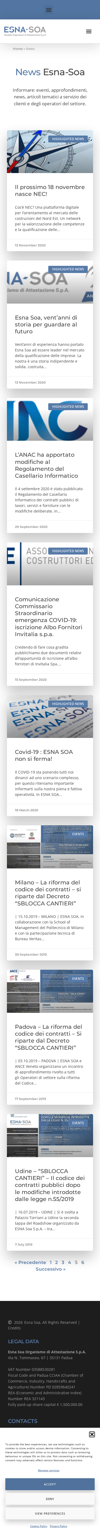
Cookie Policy (38, 1526)
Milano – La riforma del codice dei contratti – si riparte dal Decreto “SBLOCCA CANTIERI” (48, 893)
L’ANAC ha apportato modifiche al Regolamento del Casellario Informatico (46, 465)
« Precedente (30, 1262)
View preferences (50, 1513)
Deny (50, 1499)
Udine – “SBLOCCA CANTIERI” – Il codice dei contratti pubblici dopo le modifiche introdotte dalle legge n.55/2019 (50, 1185)
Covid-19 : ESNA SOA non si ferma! (44, 755)
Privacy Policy (58, 1526)
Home (18, 48)
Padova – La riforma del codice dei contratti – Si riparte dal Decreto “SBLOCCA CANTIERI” (48, 1037)
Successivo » (51, 1269)
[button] (92, 1434)
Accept (50, 1484)
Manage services (48, 1470)
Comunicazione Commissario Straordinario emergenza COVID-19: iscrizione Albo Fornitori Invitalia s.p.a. (48, 616)
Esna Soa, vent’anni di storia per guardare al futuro (46, 324)
